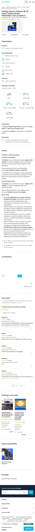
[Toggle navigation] (30, 2)
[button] (7, 516)
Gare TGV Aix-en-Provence (9, 478)
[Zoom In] (31, 283)
